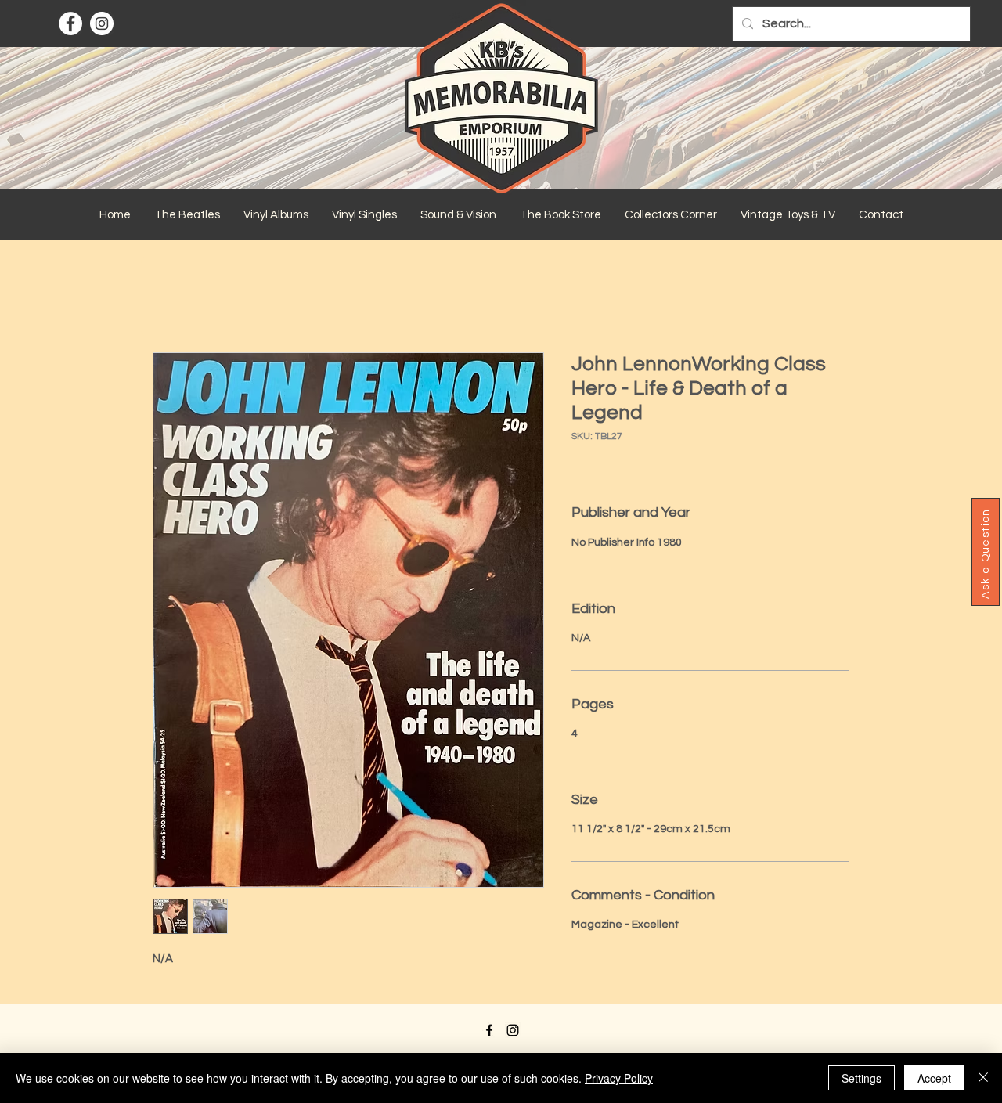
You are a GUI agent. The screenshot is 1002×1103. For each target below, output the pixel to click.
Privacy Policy (619, 1078)
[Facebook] (70, 23)
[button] (187, 215)
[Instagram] (102, 23)
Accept (934, 1078)
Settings (861, 1078)
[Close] (983, 1077)
